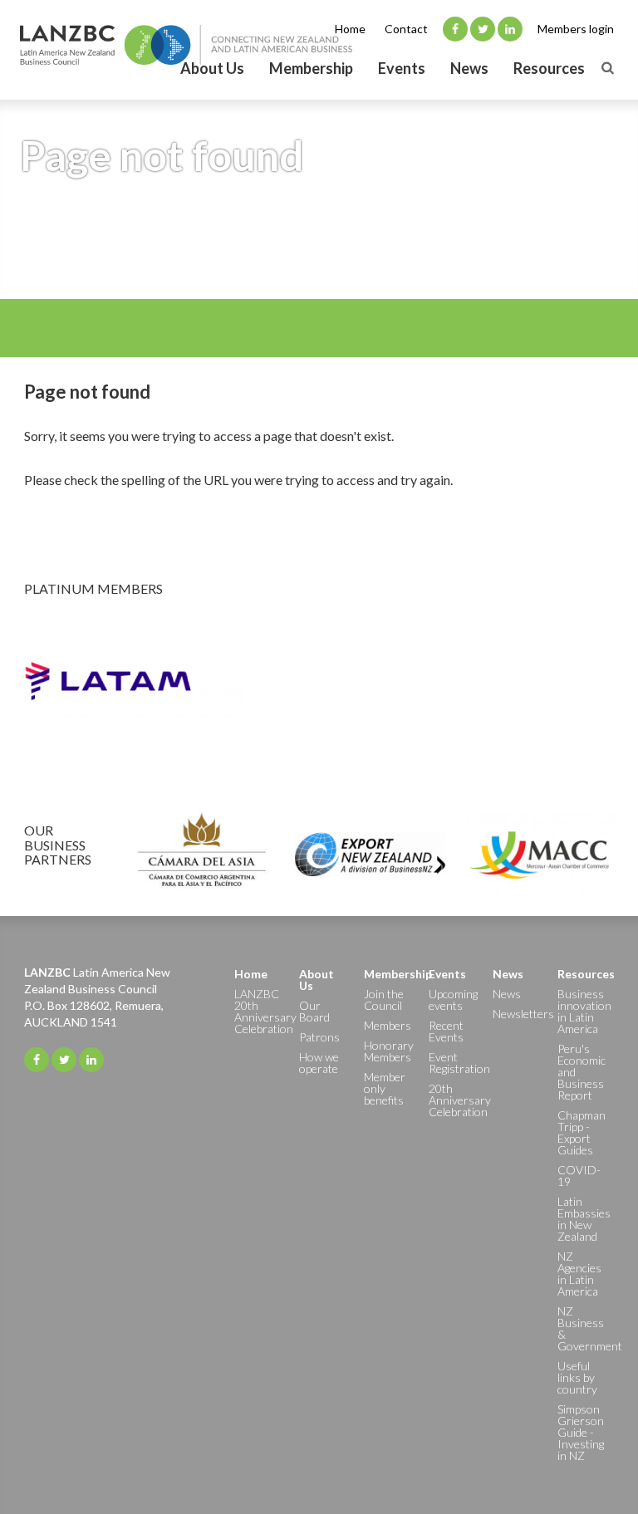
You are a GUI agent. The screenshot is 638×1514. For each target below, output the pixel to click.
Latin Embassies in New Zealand (581, 1218)
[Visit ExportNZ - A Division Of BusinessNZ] (370, 855)
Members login (575, 29)
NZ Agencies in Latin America (579, 1273)
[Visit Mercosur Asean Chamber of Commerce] (539, 855)
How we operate (319, 1062)
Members (387, 1025)
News (469, 68)
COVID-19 (579, 1175)
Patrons (319, 1037)
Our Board (314, 1011)
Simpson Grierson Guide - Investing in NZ (580, 1432)
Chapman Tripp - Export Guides (581, 1132)
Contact (406, 29)
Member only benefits (384, 1088)
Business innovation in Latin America (581, 1011)
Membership (311, 68)
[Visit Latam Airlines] (319, 687)
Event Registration (453, 1062)
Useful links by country (577, 1377)
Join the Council (384, 999)
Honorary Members (388, 1051)
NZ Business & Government (581, 1328)
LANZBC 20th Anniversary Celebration (258, 1011)
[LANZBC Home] (186, 45)
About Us (212, 68)
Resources (549, 68)
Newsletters (517, 1014)
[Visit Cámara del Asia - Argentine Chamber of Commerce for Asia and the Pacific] (201, 855)
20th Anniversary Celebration (453, 1100)
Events (401, 68)
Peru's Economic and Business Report (581, 1071)
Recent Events (446, 1031)
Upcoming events (453, 999)
